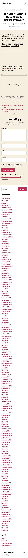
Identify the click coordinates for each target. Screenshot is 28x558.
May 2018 (4, 318)
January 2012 (5, 485)
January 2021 (5, 262)
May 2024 (4, 228)
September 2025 (6, 212)
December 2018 (6, 302)
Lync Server (7, 98)
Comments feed (6, 543)
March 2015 (5, 399)
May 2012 (4, 476)
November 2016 (6, 359)
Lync (17, 96)
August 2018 (5, 311)
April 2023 (4, 241)
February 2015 (6, 401)
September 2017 (6, 336)
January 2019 (5, 300)
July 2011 (4, 498)
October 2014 (5, 410)
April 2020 (4, 271)
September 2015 (6, 386)
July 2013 (4, 444)
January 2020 (6, 277)
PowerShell (13, 98)
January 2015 (5, 404)
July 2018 (4, 313)
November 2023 (6, 235)
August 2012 (5, 469)
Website (3, 157)
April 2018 (4, 320)
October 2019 (5, 284)
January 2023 (6, 246)
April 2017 (4, 347)
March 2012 (5, 480)
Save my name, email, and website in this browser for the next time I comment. (13, 165)
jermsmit (9, 24)
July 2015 (4, 390)
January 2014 (5, 431)
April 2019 (4, 293)
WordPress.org (6, 545)
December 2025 (6, 210)
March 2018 (5, 322)
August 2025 (5, 214)
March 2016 (5, 372)
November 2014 (6, 408)
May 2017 (4, 345)
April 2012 (4, 478)
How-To (6, 10)
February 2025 (6, 219)
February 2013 (6, 456)
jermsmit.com (6, 3)
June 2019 (4, 289)
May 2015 (4, 395)
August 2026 (5, 198)
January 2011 (5, 512)
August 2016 (5, 365)
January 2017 (5, 354)
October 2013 (5, 438)
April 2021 (4, 257)
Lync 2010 (21, 96)
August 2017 (5, 338)
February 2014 (6, 428)
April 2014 (4, 424)
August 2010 (5, 521)
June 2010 (4, 525)
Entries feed (5, 541)
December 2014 (6, 406)
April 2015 (4, 397)
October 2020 (6, 264)
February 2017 (6, 352)
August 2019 (5, 286)
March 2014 (5, 426)
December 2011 (6, 487)
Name (3, 143)
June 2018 (4, 316)
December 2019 (6, 280)
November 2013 (6, 435)
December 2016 (6, 356)
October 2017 (5, 334)
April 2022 (4, 250)
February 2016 (6, 374)
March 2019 (5, 295)
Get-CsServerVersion (9, 96)
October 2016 (5, 361)
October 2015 (5, 383)
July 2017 (4, 341)
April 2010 (4, 530)
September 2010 (6, 519)
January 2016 (5, 377)
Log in (3, 538)
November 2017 (6, 331)
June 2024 (4, 225)
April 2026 (4, 203)
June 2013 (4, 447)
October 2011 (5, 492)
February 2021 (6, 259)
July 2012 (4, 471)
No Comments (15, 26)
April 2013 (4, 451)
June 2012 (4, 474)
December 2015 (6, 379)
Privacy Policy (5, 555)
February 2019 (6, 298)
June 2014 (4, 419)
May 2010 (4, 528)
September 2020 (7, 266)
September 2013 (6, 440)
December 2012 (6, 460)
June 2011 (4, 501)
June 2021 (4, 255)
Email (2, 150)
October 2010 (5, 516)
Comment (4, 128)
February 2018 (6, 325)
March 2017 (5, 350)
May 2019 (4, 291)
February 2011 (6, 510)
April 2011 (4, 505)
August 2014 (5, 415)
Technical (20, 10)
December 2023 (6, 232)
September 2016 (6, 363)
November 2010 (6, 514)
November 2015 (6, 381)
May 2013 (4, 449)
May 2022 (4, 248)
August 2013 (5, 442)
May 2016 (4, 370)
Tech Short (20, 98)
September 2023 (6, 237)
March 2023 (5, 244)
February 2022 (6, 253)
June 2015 (4, 392)
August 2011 (5, 496)
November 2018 (6, 304)
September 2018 (6, 309)
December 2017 (6, 329)
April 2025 (4, 216)
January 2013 (5, 458)
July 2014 (4, 417)
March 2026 (5, 205)
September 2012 (6, 467)
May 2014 (4, 422)
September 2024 (6, 223)
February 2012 (6, 483)
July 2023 (4, 239)
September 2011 (6, 494)
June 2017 (4, 343)
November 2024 (6, 221)
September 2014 (6, 413)
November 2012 (6, 462)
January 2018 (5, 327)
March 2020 (5, 273)
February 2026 (6, 207)
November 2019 (6, 282)
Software (13, 10)
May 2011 (4, 503)
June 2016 (4, 368)
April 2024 (4, 230)
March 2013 (5, 453)
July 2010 (4, 523)
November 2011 (6, 489)
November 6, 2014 (20, 24)
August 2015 (5, 388)
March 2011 (5, 507)
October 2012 (5, 465)
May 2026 (4, 201)
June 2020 (5, 268)
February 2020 (6, 275)
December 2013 (6, 433)
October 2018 (5, 307)
